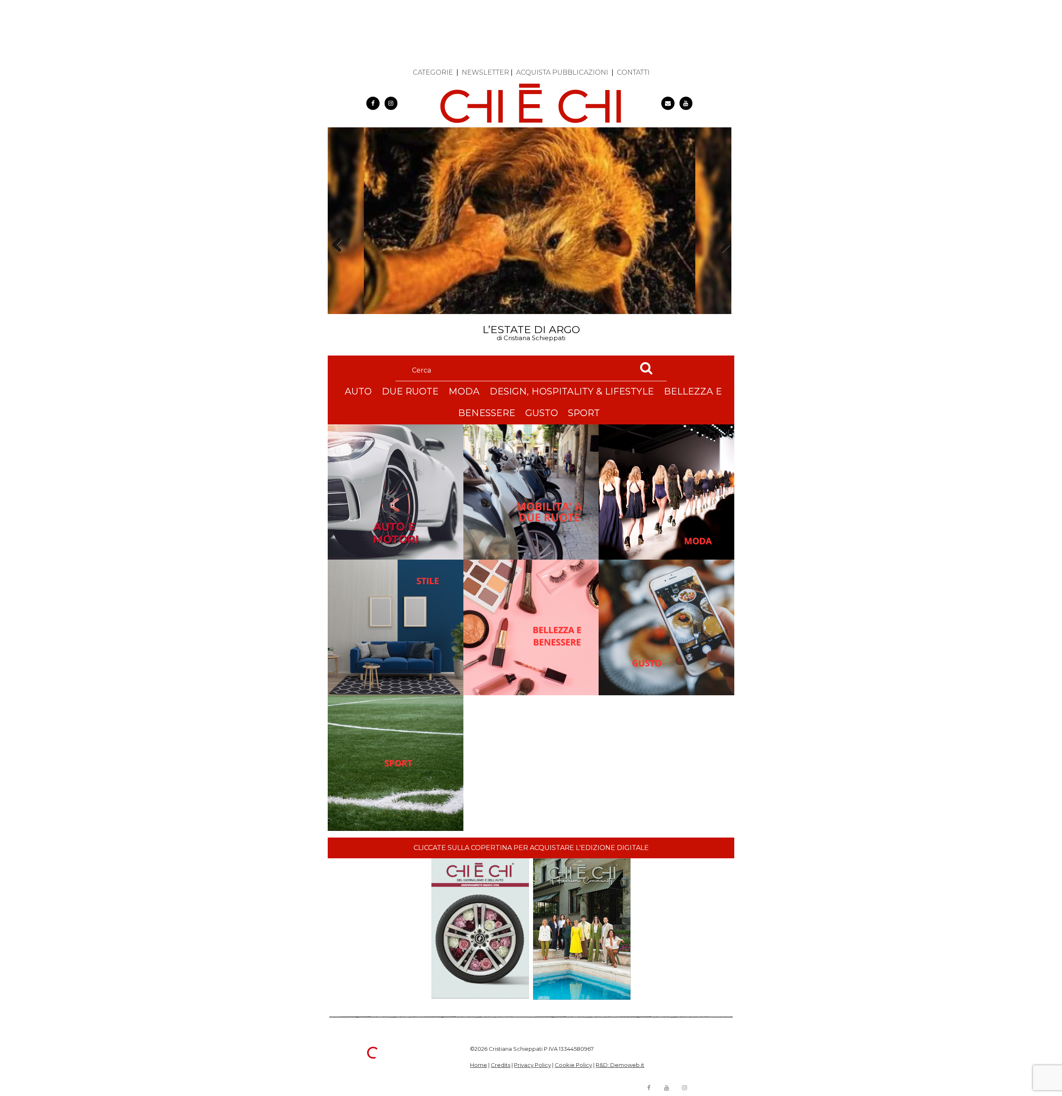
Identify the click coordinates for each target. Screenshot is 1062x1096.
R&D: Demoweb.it (620, 1065)
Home (478, 1065)
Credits (500, 1065)
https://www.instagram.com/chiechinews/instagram (391, 103)
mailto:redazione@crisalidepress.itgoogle (668, 103)
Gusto (541, 413)
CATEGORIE (433, 72)
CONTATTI (633, 72)
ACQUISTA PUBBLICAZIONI (562, 72)
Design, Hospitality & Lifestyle (572, 391)
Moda (464, 391)
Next (722, 259)
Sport (584, 413)
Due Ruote (410, 391)
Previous (340, 259)
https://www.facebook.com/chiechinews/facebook (373, 103)
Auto (358, 391)
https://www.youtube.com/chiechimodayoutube (686, 103)
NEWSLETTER (485, 72)
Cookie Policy (573, 1065)
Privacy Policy (532, 1065)
